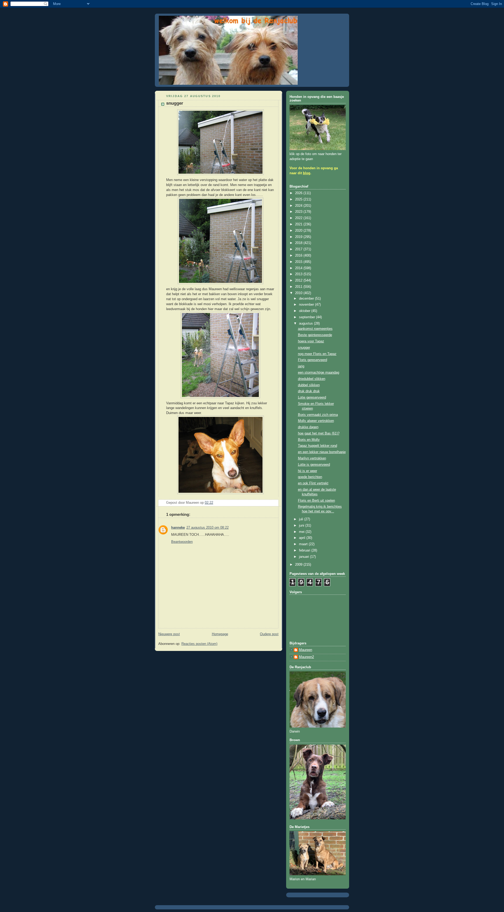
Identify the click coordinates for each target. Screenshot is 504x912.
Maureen (305, 650)
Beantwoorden (182, 542)
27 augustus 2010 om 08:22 (207, 527)
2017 (299, 249)
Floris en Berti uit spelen (316, 500)
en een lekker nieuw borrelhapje (322, 452)
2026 (299, 193)
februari (305, 550)
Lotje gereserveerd (312, 397)
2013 (299, 274)
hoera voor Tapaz (311, 341)
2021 (299, 224)
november (307, 304)
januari (304, 557)
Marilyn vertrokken (312, 458)
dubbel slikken (309, 385)
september (307, 317)
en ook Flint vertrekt (313, 483)
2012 (299, 280)
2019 (299, 237)
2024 (299, 206)
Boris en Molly (309, 440)
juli (301, 519)
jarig (301, 366)
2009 (299, 564)
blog (306, 173)
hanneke (178, 527)
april (302, 538)
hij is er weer (307, 471)
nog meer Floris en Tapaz (317, 354)
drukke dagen (308, 427)
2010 (299, 293)
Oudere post (269, 634)
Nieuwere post (169, 634)
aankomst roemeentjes (315, 329)
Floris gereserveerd (312, 360)
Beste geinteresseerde (315, 335)
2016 (299, 255)
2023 (299, 212)
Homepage (220, 634)
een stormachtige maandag (318, 372)
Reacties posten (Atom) (199, 644)
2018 (299, 243)
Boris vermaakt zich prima (318, 415)
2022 (299, 218)
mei (302, 532)
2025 (299, 199)
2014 (299, 268)
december (307, 298)
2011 (299, 287)
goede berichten (310, 477)
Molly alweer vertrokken (316, 421)
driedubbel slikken (311, 379)
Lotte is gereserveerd (314, 464)
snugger (304, 347)
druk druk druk (309, 391)
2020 (299, 230)
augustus (306, 323)
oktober (305, 311)
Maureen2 (306, 657)
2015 (299, 262)
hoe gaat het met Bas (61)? (318, 433)
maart (304, 544)
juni (302, 525)
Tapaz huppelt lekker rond (317, 446)
